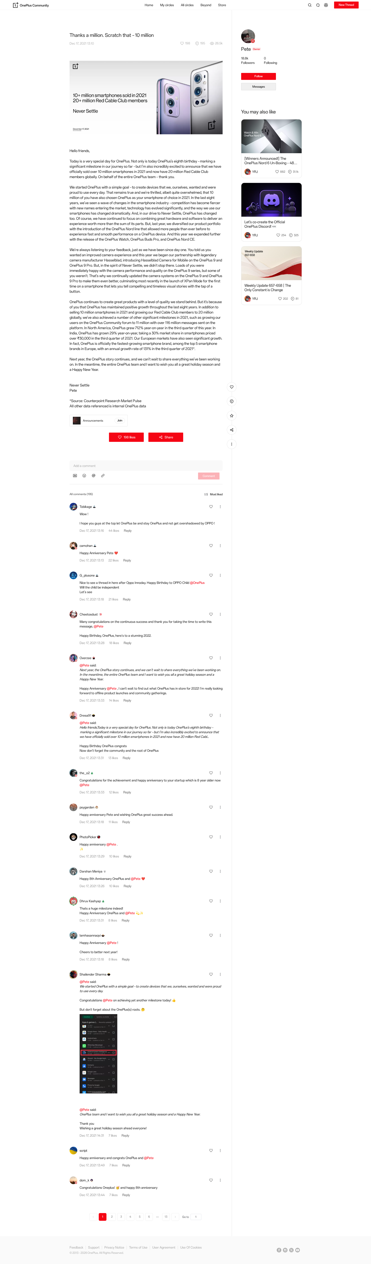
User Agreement (163, 1247)
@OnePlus (197, 583)
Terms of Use (138, 1247)
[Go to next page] (175, 1217)
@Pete (98, 626)
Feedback (76, 1247)
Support (94, 1247)
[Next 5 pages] (157, 1217)
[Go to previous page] (93, 1217)
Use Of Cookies (191, 1247)
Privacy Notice (114, 1247)
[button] (326, 5)
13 (166, 1216)
